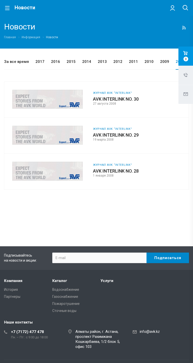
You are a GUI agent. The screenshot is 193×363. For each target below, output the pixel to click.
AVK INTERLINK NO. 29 (116, 135)
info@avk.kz (150, 331)
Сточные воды (64, 311)
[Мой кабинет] (172, 8)
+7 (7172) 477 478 (27, 332)
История (11, 290)
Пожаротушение (66, 304)
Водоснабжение (65, 290)
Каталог (59, 280)
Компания (13, 280)
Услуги (107, 280)
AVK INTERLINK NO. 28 (116, 171)
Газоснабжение (65, 297)
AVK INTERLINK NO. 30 (116, 99)
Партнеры (12, 297)
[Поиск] (185, 8)
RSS (184, 28)
